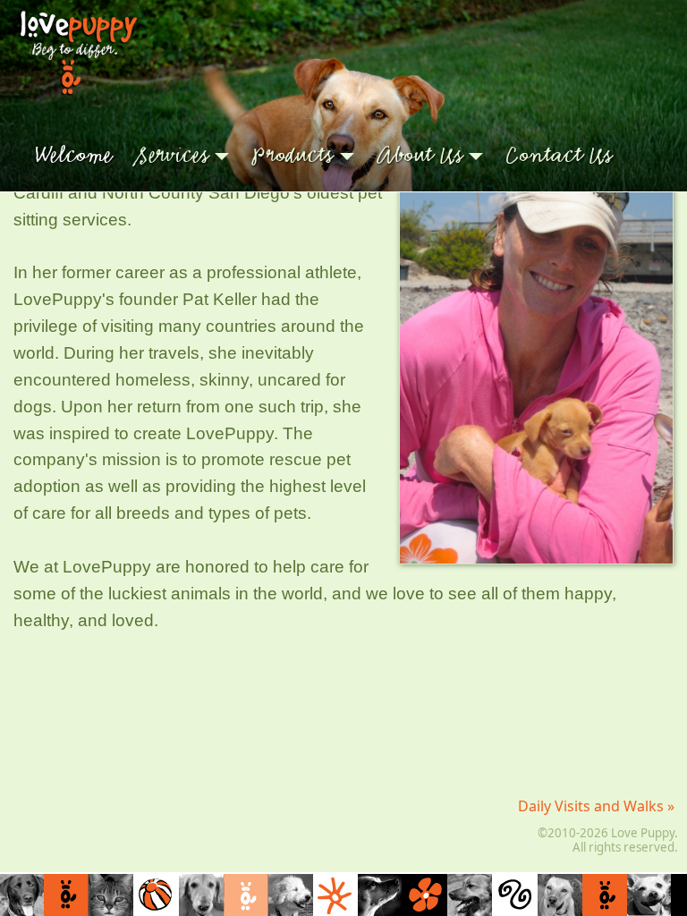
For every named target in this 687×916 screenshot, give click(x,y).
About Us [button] (419, 156)
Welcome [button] (73, 156)
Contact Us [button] (559, 156)
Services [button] (172, 156)
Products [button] (292, 156)
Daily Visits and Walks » (598, 806)
